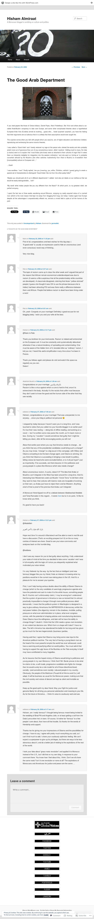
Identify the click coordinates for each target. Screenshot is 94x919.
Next (84, 67)
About (18, 59)
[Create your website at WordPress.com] (47, 3)
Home (10, 59)
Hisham (38, 223)
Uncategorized (29, 223)
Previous (76, 67)
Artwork (26, 59)
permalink (55, 223)
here (59, 495)
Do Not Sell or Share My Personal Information (56, 910)
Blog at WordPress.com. (31, 910)
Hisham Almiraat (21, 18)
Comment (75, 807)
